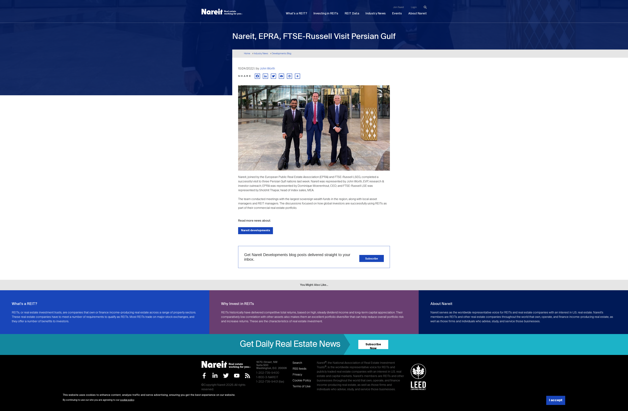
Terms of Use (302, 386)
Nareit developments (255, 230)
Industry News (376, 13)
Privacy (297, 374)
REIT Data (352, 13)
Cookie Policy (302, 380)
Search (297, 362)
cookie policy (127, 400)
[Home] (221, 11)
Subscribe (371, 258)
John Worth (267, 68)
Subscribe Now (373, 346)
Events (397, 13)
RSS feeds (299, 368)
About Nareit (417, 13)
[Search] (425, 7)
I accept (555, 400)
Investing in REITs (326, 13)
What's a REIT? (296, 13)
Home (247, 53)
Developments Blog (281, 53)
